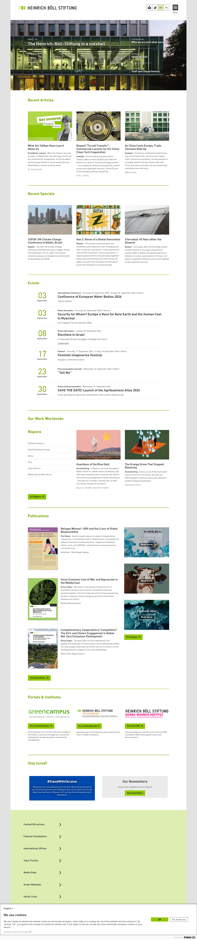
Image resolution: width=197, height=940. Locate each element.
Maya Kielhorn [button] (78, 654)
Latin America (34, 468)
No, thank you (178, 919)
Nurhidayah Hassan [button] (80, 552)
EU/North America (36, 443)
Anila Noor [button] (66, 552)
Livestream (63, 343)
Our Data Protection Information (16, 932)
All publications (38, 678)
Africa (30, 456)
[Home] (48, 7)
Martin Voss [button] (66, 654)
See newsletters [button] (135, 793)
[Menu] (175, 7)
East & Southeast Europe (39, 450)
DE (166, 8)
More (33, 58)
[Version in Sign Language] (155, 7)
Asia (30, 462)
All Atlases (132, 637)
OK (159, 919)
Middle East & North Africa (39, 475)
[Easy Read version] (149, 7)
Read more (146, 544)
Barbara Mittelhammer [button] (71, 603)
